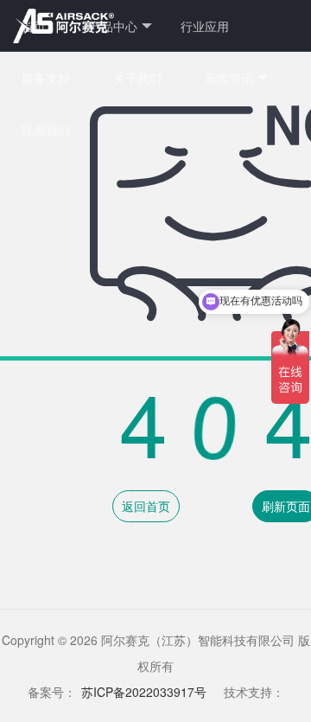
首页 (34, 26)
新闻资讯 (229, 77)
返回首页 (146, 505)
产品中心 (113, 26)
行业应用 (205, 26)
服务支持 (46, 77)
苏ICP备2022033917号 (143, 691)
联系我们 (46, 129)
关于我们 (137, 77)
